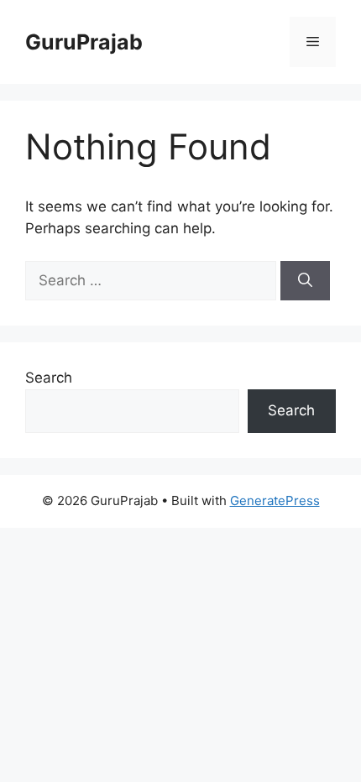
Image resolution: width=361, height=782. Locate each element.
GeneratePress (275, 500)
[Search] (305, 281)
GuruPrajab (84, 42)
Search (48, 377)
